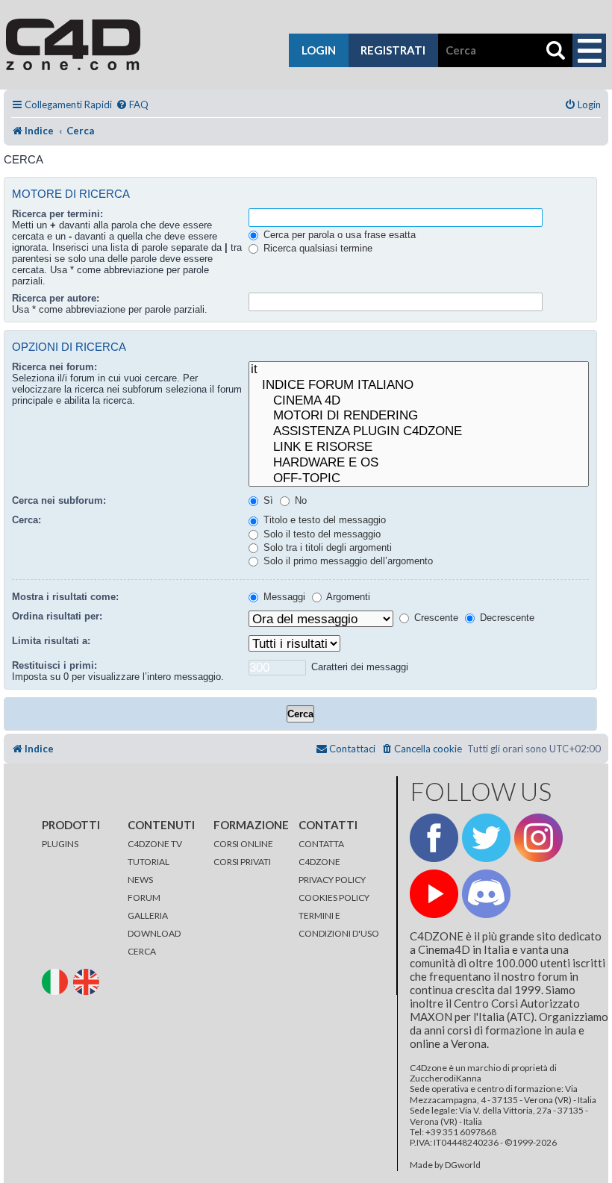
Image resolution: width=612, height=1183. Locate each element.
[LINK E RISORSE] (418, 447)
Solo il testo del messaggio (320, 534)
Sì (266, 500)
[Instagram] (538, 838)
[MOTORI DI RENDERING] (418, 416)
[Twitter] (486, 838)
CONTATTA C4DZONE (321, 852)
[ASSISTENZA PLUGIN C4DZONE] (418, 432)
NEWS (140, 879)
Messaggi (282, 596)
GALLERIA (148, 915)
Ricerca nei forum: (54, 366)
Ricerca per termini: (57, 213)
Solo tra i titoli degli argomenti (326, 547)
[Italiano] (57, 981)
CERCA (142, 951)
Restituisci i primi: (54, 665)
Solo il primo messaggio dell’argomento (346, 560)
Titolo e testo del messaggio (323, 519)
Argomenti (347, 596)
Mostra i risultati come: (65, 596)
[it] (418, 370)
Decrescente (505, 617)
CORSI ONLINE (243, 843)
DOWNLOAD (154, 933)
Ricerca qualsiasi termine (316, 248)
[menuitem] (132, 105)
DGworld (463, 1165)
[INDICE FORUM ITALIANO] (418, 385)
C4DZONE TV (155, 843)
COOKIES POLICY (334, 897)
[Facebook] (434, 838)
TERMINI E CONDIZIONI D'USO (339, 924)
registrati (392, 50)
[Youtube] (434, 894)
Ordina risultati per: (57, 616)
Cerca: (26, 519)
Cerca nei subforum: (59, 500)
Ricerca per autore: (55, 298)
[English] (88, 981)
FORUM (144, 897)
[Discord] (486, 894)
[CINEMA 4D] (418, 401)
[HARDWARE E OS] (418, 463)
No (299, 500)
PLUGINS (60, 843)
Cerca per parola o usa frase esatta (338, 234)
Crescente (434, 617)
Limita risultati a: (51, 640)
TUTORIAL (148, 861)
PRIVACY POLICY (332, 879)
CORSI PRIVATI (242, 861)
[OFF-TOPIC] (418, 479)
